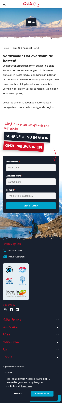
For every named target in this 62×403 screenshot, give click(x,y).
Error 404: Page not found (26, 48)
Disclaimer (7, 372)
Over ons (7, 357)
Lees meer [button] (26, 386)
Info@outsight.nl (17, 256)
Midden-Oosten (11, 342)
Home (6, 48)
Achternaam (14, 175)
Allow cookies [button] (42, 393)
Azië (5, 350)
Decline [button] (18, 393)
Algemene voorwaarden (13, 366)
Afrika (6, 335)
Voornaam (13, 161)
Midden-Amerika (12, 320)
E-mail (10, 189)
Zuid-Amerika (10, 327)
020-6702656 (15, 250)
